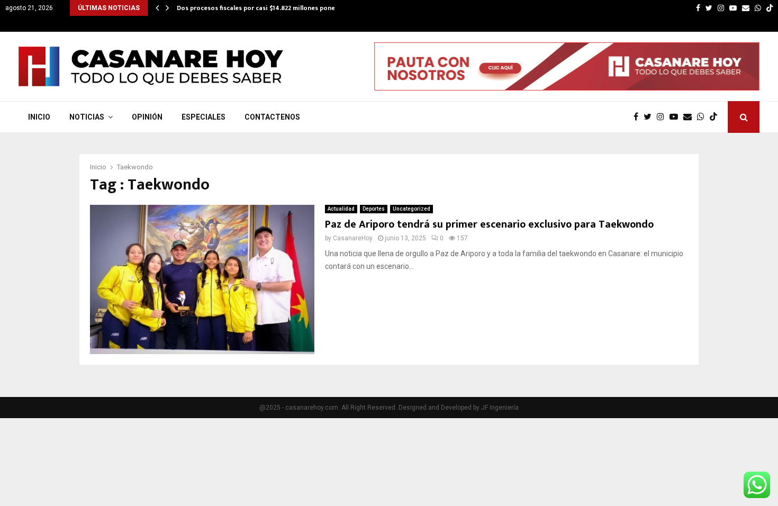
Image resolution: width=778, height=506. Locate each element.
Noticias (86, 117)
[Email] (690, 117)
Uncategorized (411, 209)
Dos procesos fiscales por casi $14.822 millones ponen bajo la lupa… (279, 8)
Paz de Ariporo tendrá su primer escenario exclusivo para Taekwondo (489, 224)
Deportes (374, 209)
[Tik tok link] (769, 8)
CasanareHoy (353, 238)
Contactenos (272, 117)
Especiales (203, 117)
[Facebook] (639, 117)
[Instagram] (663, 117)
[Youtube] (676, 117)
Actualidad (341, 209)
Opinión (147, 117)
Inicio (39, 117)
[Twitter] (650, 117)
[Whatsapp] (703, 117)
